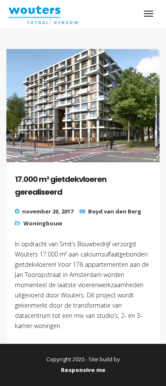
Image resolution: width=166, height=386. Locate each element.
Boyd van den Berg (114, 211)
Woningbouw (42, 223)
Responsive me (83, 370)
